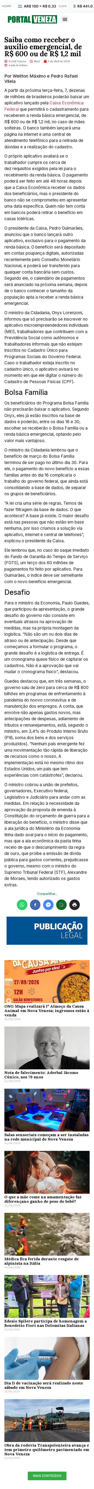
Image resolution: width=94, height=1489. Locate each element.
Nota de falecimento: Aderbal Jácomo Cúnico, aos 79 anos (41, 1074)
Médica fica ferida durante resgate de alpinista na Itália (41, 1261)
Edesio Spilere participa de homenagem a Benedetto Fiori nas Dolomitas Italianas (45, 1323)
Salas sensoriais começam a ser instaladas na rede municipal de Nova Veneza (46, 1137)
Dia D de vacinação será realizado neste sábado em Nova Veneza (43, 1385)
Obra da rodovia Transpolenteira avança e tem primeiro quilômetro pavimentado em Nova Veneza (46, 1449)
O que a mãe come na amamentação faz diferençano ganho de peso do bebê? (42, 1199)
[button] (65, 19)
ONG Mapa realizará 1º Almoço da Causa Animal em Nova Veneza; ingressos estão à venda (46, 1010)
